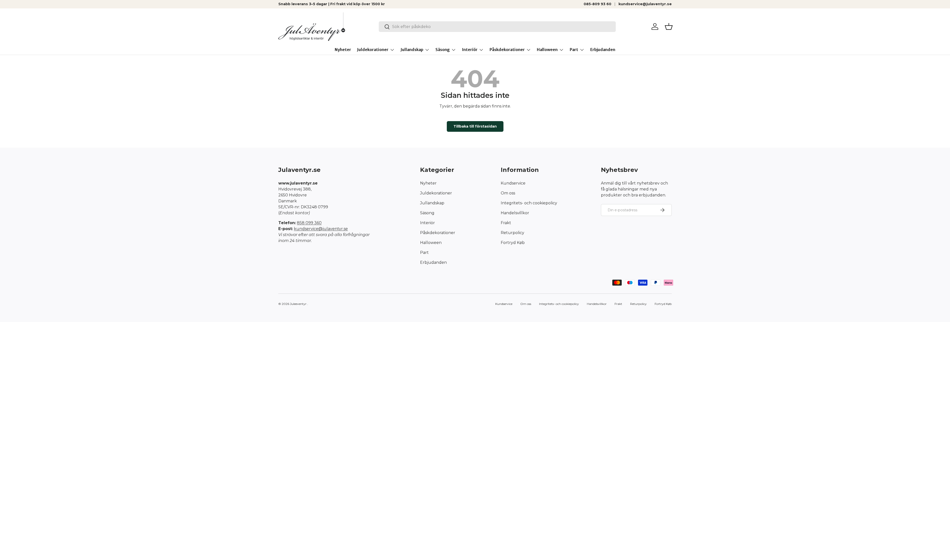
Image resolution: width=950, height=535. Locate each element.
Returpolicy (512, 232)
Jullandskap (412, 49)
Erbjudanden (602, 49)
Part (574, 49)
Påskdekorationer (507, 49)
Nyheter (343, 49)
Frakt (506, 222)
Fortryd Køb (513, 242)
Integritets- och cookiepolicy (529, 203)
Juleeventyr (298, 304)
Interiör (469, 49)
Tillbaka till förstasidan (475, 126)
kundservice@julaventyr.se (645, 4)
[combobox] (497, 26)
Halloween (547, 49)
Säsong (442, 49)
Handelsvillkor (515, 213)
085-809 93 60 (597, 4)
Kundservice (513, 183)
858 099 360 (309, 222)
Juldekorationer (372, 49)
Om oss (508, 193)
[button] (668, 26)
